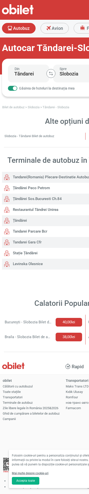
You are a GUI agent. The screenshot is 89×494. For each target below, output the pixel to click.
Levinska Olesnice (27, 264)
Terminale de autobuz (18, 402)
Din (17, 69)
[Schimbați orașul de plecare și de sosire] (50, 73)
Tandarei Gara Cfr (27, 242)
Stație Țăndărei (25, 253)
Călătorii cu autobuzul (18, 386)
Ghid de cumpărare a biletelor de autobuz (31, 413)
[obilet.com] (29, 13)
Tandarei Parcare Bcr (29, 231)
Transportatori (12, 397)
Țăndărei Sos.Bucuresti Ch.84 (37, 199)
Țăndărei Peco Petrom (31, 188)
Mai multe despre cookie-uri (30, 473)
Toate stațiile (12, 392)
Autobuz (21, 28)
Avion (57, 28)
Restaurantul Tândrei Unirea (35, 209)
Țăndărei (19, 220)
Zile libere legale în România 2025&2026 (30, 408)
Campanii (9, 419)
